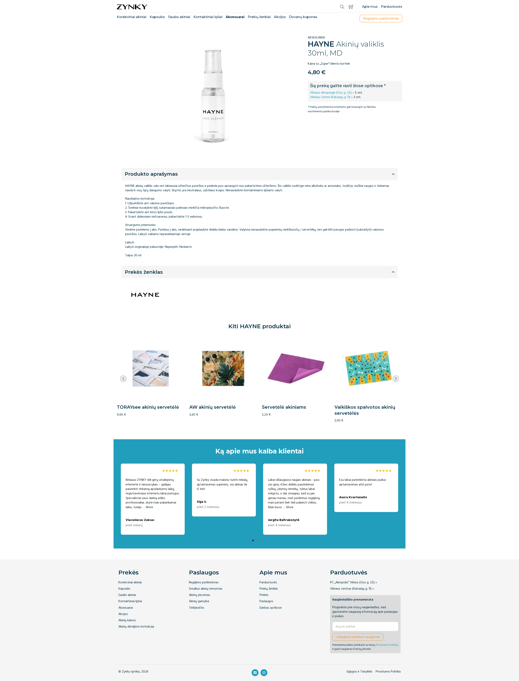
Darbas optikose (271, 607)
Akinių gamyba (199, 601)
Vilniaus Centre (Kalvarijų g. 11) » (331, 97)
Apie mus (370, 7)
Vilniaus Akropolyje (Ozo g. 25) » (332, 92)
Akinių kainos (127, 620)
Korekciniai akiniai (131, 17)
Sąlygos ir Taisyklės (359, 671)
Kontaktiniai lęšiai (207, 17)
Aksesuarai (235, 17)
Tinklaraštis (196, 607)
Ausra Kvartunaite (353, 497)
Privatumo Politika (387, 645)
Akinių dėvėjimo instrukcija (136, 626)
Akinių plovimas (199, 595)
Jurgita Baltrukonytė (283, 520)
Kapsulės (157, 17)
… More (147, 507)
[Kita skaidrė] (395, 378)
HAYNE (321, 44)
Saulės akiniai (179, 17)
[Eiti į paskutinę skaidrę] (123, 378)
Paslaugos (204, 572)
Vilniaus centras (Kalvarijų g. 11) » (352, 588)
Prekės (128, 572)
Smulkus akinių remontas (205, 588)
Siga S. (202, 502)
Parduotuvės (391, 7)
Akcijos (280, 17)
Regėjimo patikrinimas (204, 582)
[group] (150, 376)
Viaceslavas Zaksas (140, 520)
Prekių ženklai (259, 17)
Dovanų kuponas (303, 17)
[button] (351, 7)
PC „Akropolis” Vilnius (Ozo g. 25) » (353, 582)
